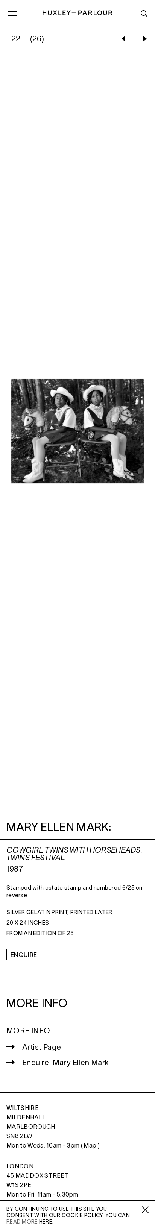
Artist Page (41, 1048)
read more (22, 1222)
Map (90, 1146)
